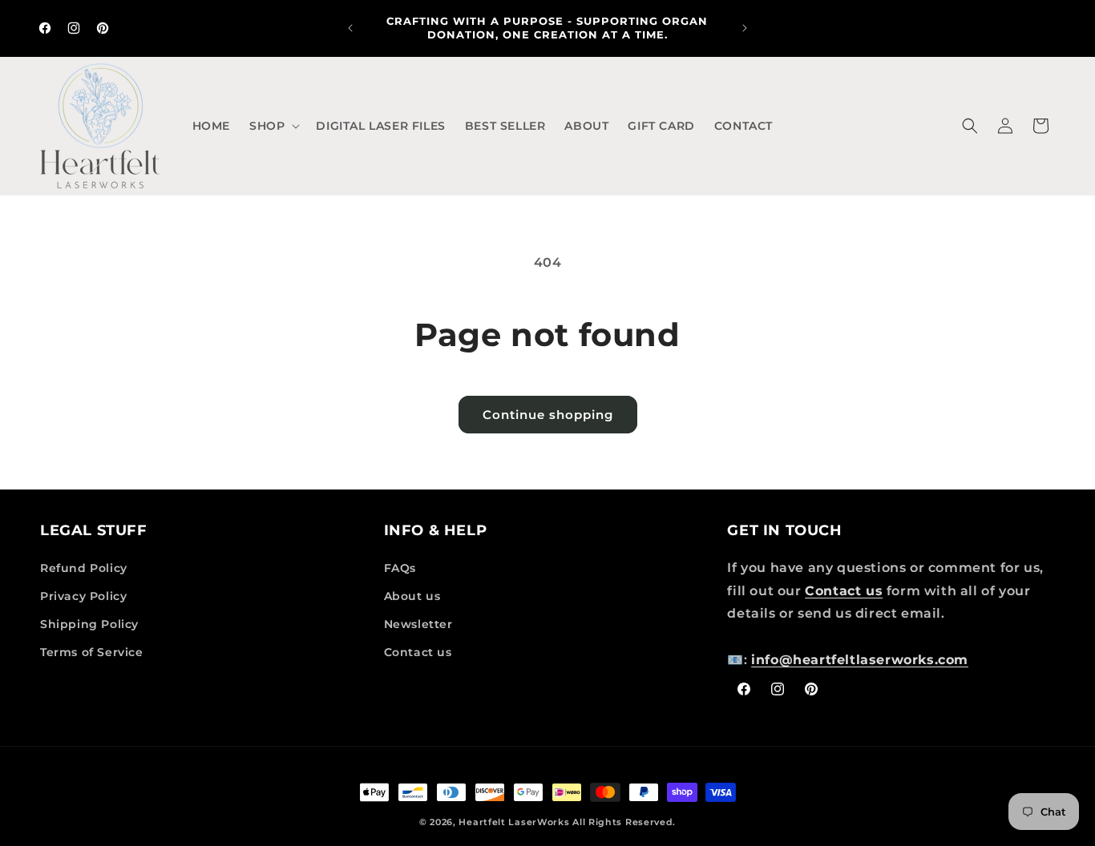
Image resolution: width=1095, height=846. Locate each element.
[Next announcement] (744, 28)
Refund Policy (83, 568)
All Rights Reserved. (624, 822)
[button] (273, 126)
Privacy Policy (83, 596)
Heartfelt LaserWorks (514, 822)
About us (412, 596)
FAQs (400, 568)
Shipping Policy (89, 624)
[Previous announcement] (350, 28)
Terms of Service (91, 652)
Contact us (418, 652)
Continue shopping (548, 414)
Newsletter (418, 624)
